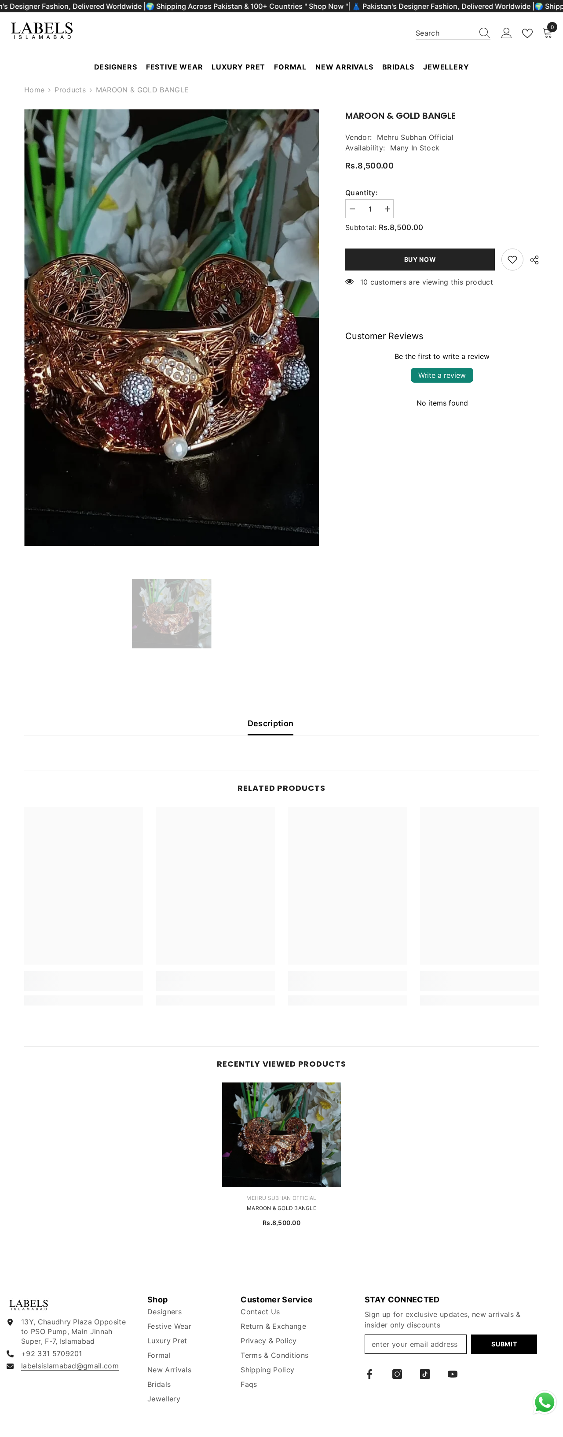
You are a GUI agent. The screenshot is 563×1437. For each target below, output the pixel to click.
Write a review (442, 375)
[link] (512, 260)
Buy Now (420, 259)
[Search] (453, 33)
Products (70, 89)
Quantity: (361, 192)
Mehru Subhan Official (415, 137)
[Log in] (506, 33)
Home (34, 89)
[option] (171, 327)
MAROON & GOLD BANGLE (281, 1208)
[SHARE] (531, 260)
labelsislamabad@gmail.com (70, 1365)
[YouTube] (452, 1374)
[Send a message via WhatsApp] (545, 1402)
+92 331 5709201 (51, 1353)
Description (271, 723)
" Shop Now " (326, 6)
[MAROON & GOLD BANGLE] (281, 1134)
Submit (504, 1344)
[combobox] (445, 33)
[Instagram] (397, 1374)
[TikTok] (424, 1374)
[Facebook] (369, 1374)
